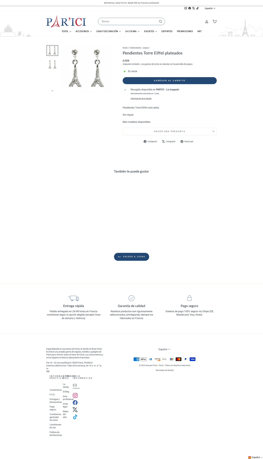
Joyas (145, 48)
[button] (255, 457)
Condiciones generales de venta (55, 417)
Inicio (125, 48)
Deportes (166, 31)
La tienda (66, 385)
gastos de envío (151, 64)
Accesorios (82, 31)
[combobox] (131, 21)
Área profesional (68, 397)
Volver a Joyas (133, 257)
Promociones (185, 31)
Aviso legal (65, 405)
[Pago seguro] (189, 298)
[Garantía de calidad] (131, 298)
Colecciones (135, 48)
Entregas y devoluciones (56, 400)
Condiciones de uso (55, 426)
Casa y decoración (107, 31)
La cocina (131, 31)
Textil (65, 31)
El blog (66, 391)
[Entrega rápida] (73, 298)
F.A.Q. (52, 394)
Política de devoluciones (56, 433)
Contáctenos (56, 390)
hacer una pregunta (169, 131)
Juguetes (149, 31)
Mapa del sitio (65, 414)
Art (199, 31)
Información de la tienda (141, 98)
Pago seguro (53, 408)
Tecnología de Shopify (165, 370)
